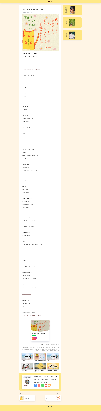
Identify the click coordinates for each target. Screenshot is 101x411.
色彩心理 (57, 344)
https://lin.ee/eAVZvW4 (26, 294)
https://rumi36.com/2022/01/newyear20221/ (31, 69)
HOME (51, 406)
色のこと (53, 344)
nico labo (50, 1)
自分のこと (48, 344)
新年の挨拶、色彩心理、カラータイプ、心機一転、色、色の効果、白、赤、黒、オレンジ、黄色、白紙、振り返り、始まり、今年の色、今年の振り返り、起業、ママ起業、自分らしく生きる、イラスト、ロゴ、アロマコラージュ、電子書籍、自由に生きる (40, 349)
